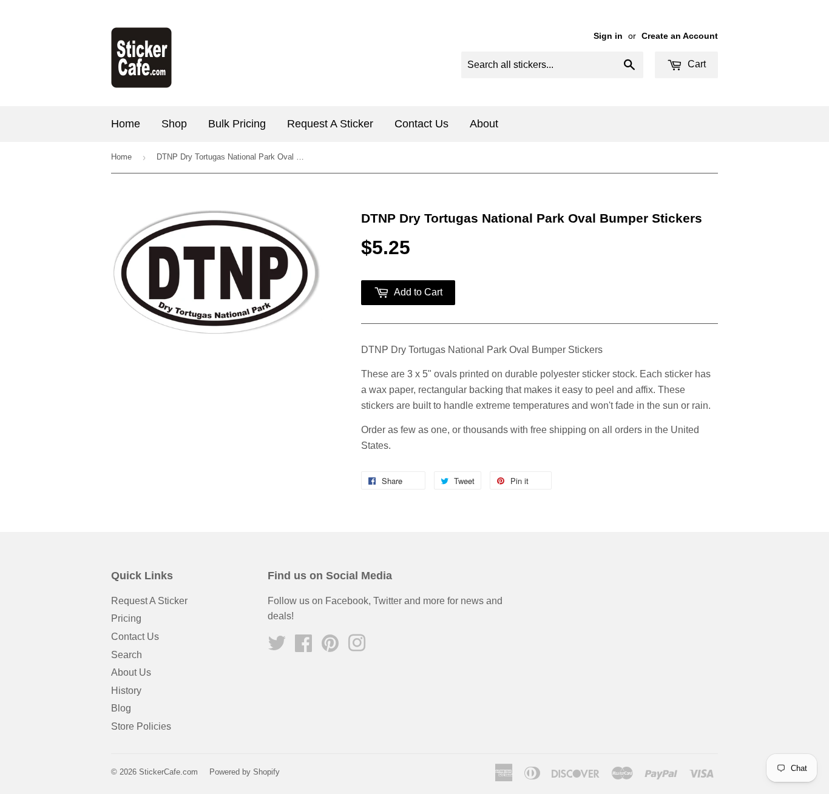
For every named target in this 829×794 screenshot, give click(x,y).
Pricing (126, 618)
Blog (121, 708)
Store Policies (141, 726)
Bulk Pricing (237, 124)
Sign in (608, 36)
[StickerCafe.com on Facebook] (303, 647)
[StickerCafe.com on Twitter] (277, 647)
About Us (131, 672)
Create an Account (679, 36)
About (484, 124)
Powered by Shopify (244, 771)
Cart (695, 64)
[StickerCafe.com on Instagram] (357, 647)
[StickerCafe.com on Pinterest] (330, 647)
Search (126, 655)
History (126, 690)
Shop (174, 124)
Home (125, 124)
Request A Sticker (330, 124)
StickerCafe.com (168, 771)
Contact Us (421, 124)
